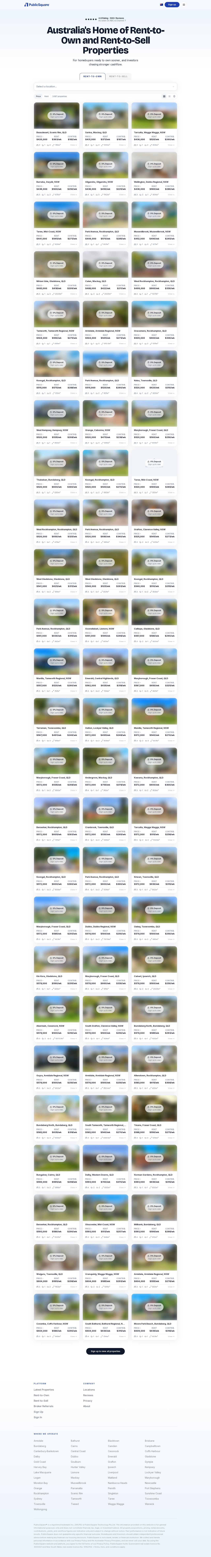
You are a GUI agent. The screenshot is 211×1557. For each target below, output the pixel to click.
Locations (89, 1389)
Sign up (172, 4)
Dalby (37, 1456)
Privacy (87, 1400)
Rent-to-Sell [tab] (118, 76)
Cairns (74, 1446)
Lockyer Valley (153, 1472)
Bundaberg (40, 1446)
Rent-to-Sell (41, 1400)
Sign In (38, 1417)
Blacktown (113, 1440)
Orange (38, 1488)
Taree (111, 1498)
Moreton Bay (41, 1483)
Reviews (88, 1395)
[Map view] (174, 96)
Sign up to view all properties (105, 1351)
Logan (37, 1477)
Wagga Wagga (116, 1504)
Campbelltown (152, 1446)
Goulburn (76, 1461)
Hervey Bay (40, 1467)
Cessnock (113, 1451)
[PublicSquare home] (37, 4)
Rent (47, 96)
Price (38, 96)
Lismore (75, 1472)
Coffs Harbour (152, 1451)
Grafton (112, 1461)
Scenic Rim (77, 1493)
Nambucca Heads (117, 1483)
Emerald (112, 1456)
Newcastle (150, 1483)
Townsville (39, 1504)
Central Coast (78, 1451)
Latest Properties (44, 1389)
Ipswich (112, 1467)
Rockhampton (41, 1493)
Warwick (149, 1504)
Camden (112, 1446)
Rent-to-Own (41, 1395)
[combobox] (105, 87)
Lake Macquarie (42, 1472)
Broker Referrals (43, 1406)
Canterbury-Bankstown (46, 1451)
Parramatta (76, 1488)
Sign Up (38, 1411)
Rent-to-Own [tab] (92, 76)
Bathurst (75, 1440)
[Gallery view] (164, 96)
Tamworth (76, 1498)
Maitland (112, 1477)
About (86, 1406)
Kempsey (150, 1467)
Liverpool (113, 1472)
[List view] (169, 96)
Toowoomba (152, 1498)
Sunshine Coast (153, 1493)
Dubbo (74, 1456)
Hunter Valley (78, 1467)
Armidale (38, 1440)
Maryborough (152, 1477)
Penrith (112, 1488)
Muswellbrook (78, 1483)
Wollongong (40, 1509)
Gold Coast (40, 1461)
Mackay (75, 1477)
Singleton (113, 1493)
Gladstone (150, 1456)
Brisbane (149, 1440)
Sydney (38, 1498)
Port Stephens (152, 1488)
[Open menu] (184, 5)
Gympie (149, 1461)
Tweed (75, 1504)
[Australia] (161, 4)
